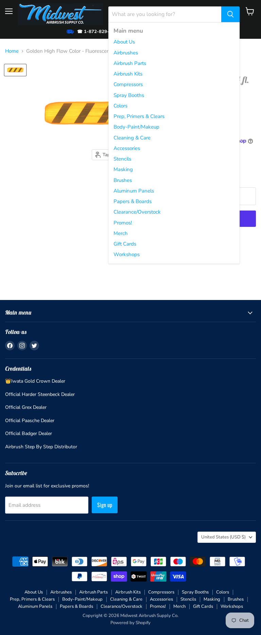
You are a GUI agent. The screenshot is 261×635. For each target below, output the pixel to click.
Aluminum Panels (134, 190)
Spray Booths (129, 95)
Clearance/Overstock (137, 211)
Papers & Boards (133, 201)
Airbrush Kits (128, 73)
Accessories (127, 148)
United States (223, 537)
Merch (121, 233)
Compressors (128, 84)
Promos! (123, 222)
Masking (123, 169)
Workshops (127, 254)
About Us (124, 41)
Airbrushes (126, 52)
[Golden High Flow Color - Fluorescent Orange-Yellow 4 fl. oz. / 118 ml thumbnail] (15, 70)
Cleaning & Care (132, 137)
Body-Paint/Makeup (136, 126)
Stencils (122, 158)
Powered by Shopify (130, 623)
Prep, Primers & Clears (139, 116)
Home (12, 51)
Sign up (104, 505)
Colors (120, 105)
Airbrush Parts (130, 63)
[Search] (230, 14)
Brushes (123, 180)
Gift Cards (125, 243)
